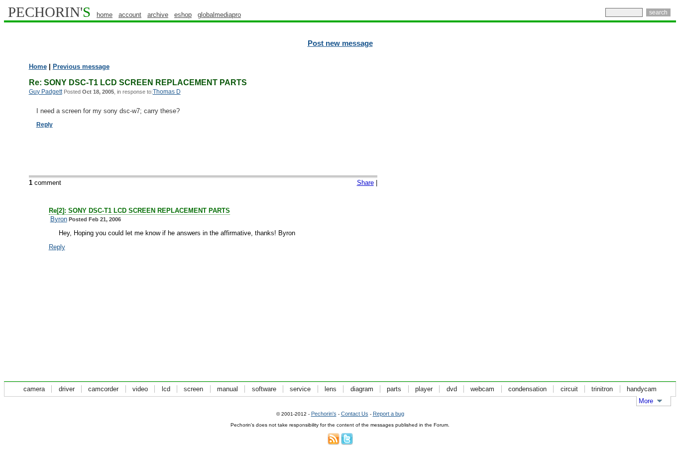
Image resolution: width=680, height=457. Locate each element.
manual (227, 389)
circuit (569, 389)
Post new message (340, 43)
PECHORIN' (49, 12)
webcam (482, 389)
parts (394, 389)
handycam (642, 389)
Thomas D (167, 91)
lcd (166, 389)
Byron (58, 219)
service (300, 389)
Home (38, 66)
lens (331, 389)
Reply (44, 124)
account (129, 14)
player (424, 389)
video (140, 389)
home (105, 14)
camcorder (103, 389)
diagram (361, 389)
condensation (527, 389)
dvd (452, 389)
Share (365, 182)
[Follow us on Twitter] (347, 443)
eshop (183, 14)
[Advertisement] (633, 214)
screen (193, 389)
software (264, 389)
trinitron (602, 389)
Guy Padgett (45, 91)
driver (67, 389)
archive (157, 14)
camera (34, 389)
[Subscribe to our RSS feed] (334, 443)
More (646, 401)
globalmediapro (219, 14)
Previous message (81, 66)
